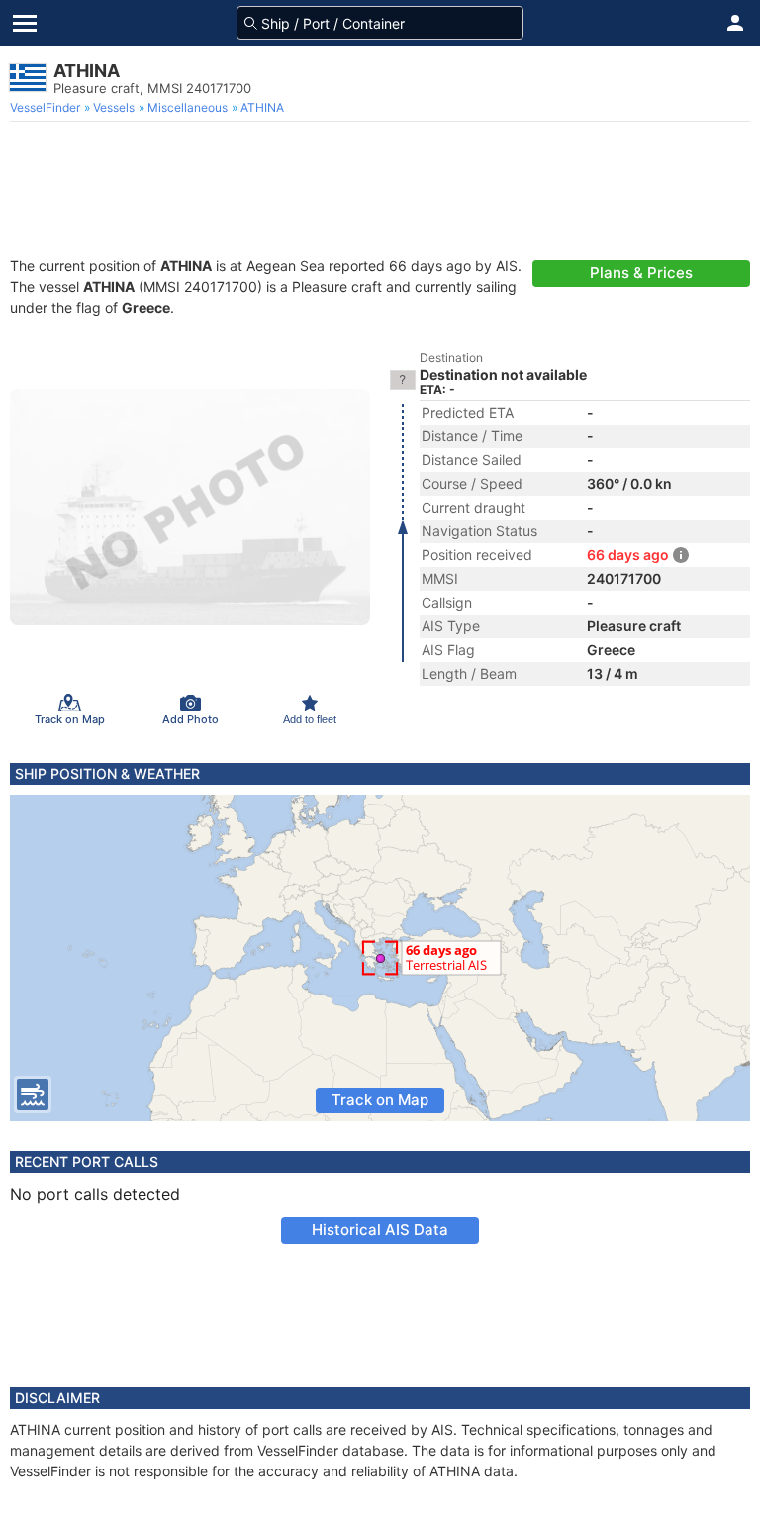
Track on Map (380, 1099)
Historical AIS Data (380, 1229)
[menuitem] (47, 108)
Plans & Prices (641, 272)
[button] (735, 23)
